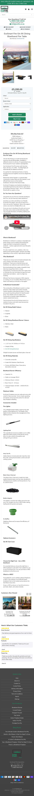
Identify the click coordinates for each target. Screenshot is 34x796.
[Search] (31, 15)
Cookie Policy (17, 686)
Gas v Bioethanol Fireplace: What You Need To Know (17, 742)
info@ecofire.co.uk (18, 24)
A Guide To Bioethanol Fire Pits (17, 739)
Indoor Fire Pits (17, 720)
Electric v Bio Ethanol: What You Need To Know (17, 734)
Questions (21, 148)
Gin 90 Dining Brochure (12, 349)
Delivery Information (17, 689)
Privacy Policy (17, 691)
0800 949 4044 (18, 21)
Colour (4, 95)
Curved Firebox (17, 710)
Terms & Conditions (17, 694)
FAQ (17, 678)
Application (6, 106)
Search (17, 696)
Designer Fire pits (17, 713)
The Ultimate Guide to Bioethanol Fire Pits (17, 732)
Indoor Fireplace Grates (17, 718)
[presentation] (27, 594)
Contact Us (17, 683)
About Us (17, 681)
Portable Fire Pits (17, 723)
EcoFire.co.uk (19, 788)
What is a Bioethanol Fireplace (17, 745)
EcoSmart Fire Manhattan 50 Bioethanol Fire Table (9, 613)
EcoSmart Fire (20, 38)
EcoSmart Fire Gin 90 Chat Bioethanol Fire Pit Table (24, 613)
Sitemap (17, 699)
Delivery (13, 148)
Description (6, 148)
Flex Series (17, 715)
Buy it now (17, 119)
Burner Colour (6, 101)
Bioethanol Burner (17, 707)
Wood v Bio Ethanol (17, 737)
